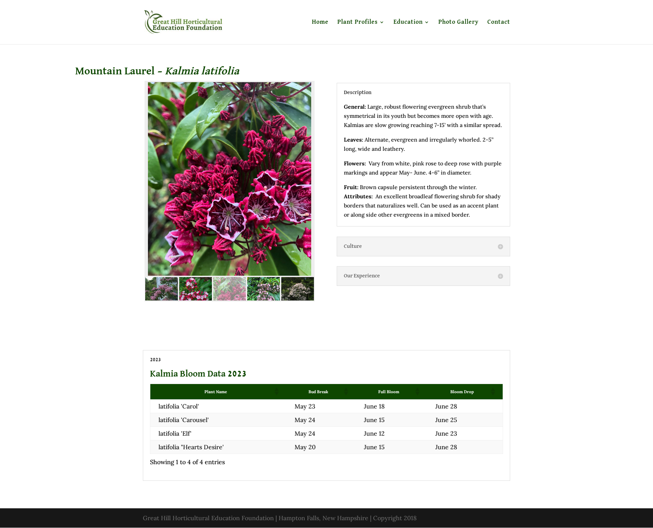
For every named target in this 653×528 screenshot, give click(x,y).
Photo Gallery (458, 22)
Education (408, 22)
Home (320, 22)
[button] (276, 391)
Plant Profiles (357, 22)
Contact (498, 22)
